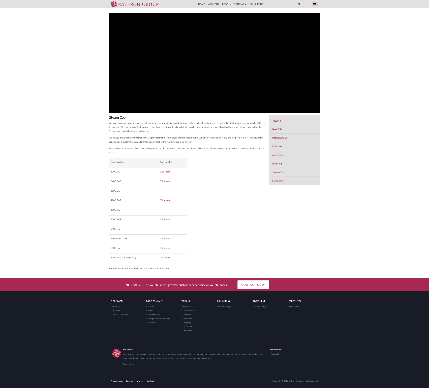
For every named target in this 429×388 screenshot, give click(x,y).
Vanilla (150, 310)
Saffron (150, 306)
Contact (150, 381)
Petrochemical (280, 137)
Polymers (277, 146)
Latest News (294, 306)
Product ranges (225, 306)
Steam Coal (278, 172)
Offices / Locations (120, 314)
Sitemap (129, 381)
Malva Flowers (153, 314)
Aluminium (278, 155)
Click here (165, 171)
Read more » (128, 364)
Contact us (116, 310)
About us (116, 306)
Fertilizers (277, 180)
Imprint (140, 381)
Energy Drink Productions (158, 318)
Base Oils (277, 129)
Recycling (277, 163)
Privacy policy (117, 381)
